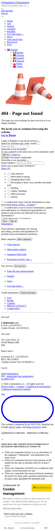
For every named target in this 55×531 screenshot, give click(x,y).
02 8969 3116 (7, 379)
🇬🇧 (12, 50)
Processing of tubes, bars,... (19, 259)
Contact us (15, 154)
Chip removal (16, 173)
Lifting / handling (18, 191)
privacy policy (15, 427)
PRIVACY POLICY (16, 306)
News (9, 37)
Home (10, 21)
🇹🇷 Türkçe (18, 66)
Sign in (4, 13)
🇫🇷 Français (18, 61)
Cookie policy (13, 308)
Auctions (11, 29)
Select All (5, 168)
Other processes (17, 194)
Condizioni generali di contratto (15, 389)
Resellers (11, 31)
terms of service (33, 427)
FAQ (9, 44)
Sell (7, 11)
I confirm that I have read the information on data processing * (25, 203)
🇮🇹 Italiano (18, 52)
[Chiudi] (2, 439)
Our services (20, 266)
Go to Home (8, 135)
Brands (10, 300)
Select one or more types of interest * (18, 166)
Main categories (24, 239)
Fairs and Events (14, 39)
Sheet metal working (20, 176)
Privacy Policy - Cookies (23, 204)
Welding (14, 188)
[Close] (39, 141)
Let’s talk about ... (15, 34)
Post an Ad (12, 42)
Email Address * (8, 163)
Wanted (10, 26)
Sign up (5, 155)
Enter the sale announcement (20, 271)
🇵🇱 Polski (17, 63)
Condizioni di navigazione (38, 386)
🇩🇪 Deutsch (18, 55)
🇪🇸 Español (18, 58)
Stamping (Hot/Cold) (20, 179)
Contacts (11, 303)
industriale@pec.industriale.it (20, 376)
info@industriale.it (9, 373)
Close (4, 221)
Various (14, 197)
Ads (9, 23)
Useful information (28, 293)
